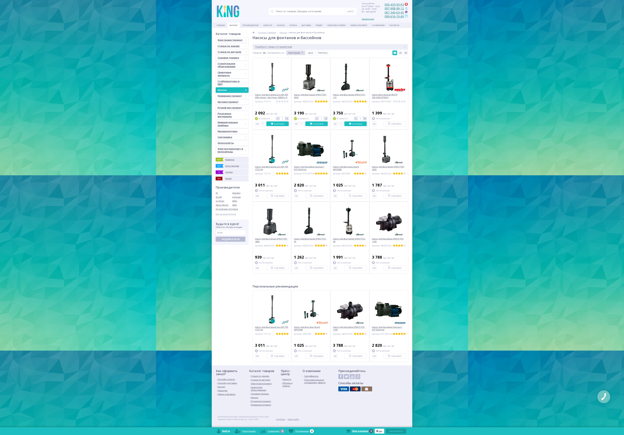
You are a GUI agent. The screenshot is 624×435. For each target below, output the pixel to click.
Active (235, 209)
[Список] (400, 52)
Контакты (394, 25)
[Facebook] (340, 376)
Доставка (306, 25)
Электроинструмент (230, 40)
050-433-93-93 (394, 4)
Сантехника (225, 137)
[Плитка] (394, 52)
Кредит (319, 25)
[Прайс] (405, 52)
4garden (236, 193)
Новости (267, 25)
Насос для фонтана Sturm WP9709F (307, 328)
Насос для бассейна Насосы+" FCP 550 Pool (387, 328)
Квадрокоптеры (227, 131)
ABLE (234, 205)
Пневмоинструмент (230, 95)
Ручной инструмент (230, 107)
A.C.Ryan (220, 200)
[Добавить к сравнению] (257, 123)
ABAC (234, 200)
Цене (310, 52)
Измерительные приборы (228, 124)
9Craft (219, 197)
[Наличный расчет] (366, 388)
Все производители (226, 214)
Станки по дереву (229, 46)
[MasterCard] (355, 388)
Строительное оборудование (226, 65)
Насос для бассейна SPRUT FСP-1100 (349, 328)
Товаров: (257, 52)
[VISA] (343, 388)
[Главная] (253, 32)
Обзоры (281, 25)
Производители (250, 25)
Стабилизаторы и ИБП (229, 83)
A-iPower (236, 197)
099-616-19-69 (394, 16)
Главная (221, 25)
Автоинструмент (228, 101)
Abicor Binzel (222, 205)
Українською (368, 19)
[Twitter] (346, 376)
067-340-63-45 (394, 12)
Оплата (293, 25)
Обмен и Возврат (358, 25)
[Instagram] (357, 376)
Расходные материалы (225, 115)
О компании (378, 25)
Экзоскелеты (226, 142)
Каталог (233, 25)
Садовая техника (228, 57)
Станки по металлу (229, 51)
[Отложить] (262, 123)
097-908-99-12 (394, 8)
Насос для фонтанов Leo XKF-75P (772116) (271, 328)
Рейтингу (323, 52)
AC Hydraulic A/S (224, 209)
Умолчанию (294, 52)
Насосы (222, 90)
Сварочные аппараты (224, 74)
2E (217, 193)
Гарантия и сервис (336, 25)
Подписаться (231, 239)
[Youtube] (352, 376)
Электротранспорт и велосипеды (230, 150)
